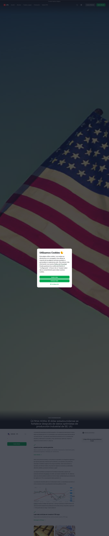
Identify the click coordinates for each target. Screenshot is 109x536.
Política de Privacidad (60, 264)
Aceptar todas (54, 277)
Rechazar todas (54, 280)
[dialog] (54, 268)
